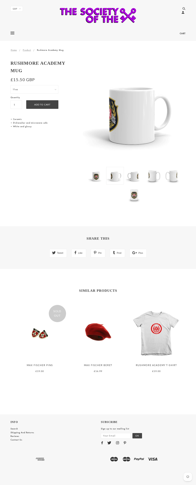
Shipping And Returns (22, 432)
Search (14, 428)
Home (14, 50)
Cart (182, 33)
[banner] (98, 15)
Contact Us (16, 439)
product (27, 50)
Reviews (15, 436)
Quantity (15, 97)
